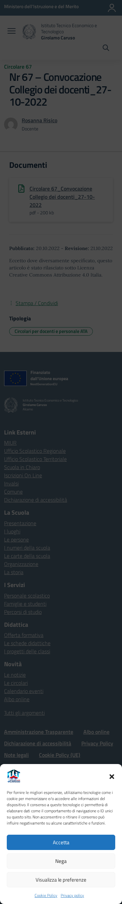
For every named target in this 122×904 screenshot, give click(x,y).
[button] (111, 776)
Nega (61, 861)
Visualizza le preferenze (61, 880)
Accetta (61, 842)
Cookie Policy (46, 895)
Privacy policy (72, 895)
